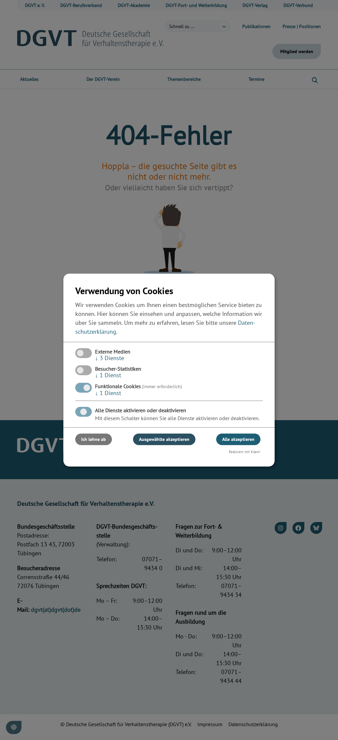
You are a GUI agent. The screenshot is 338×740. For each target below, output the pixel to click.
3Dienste (109, 358)
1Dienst (108, 375)
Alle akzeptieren (238, 439)
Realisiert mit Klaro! (244, 451)
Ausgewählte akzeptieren (164, 439)
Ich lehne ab (93, 439)
